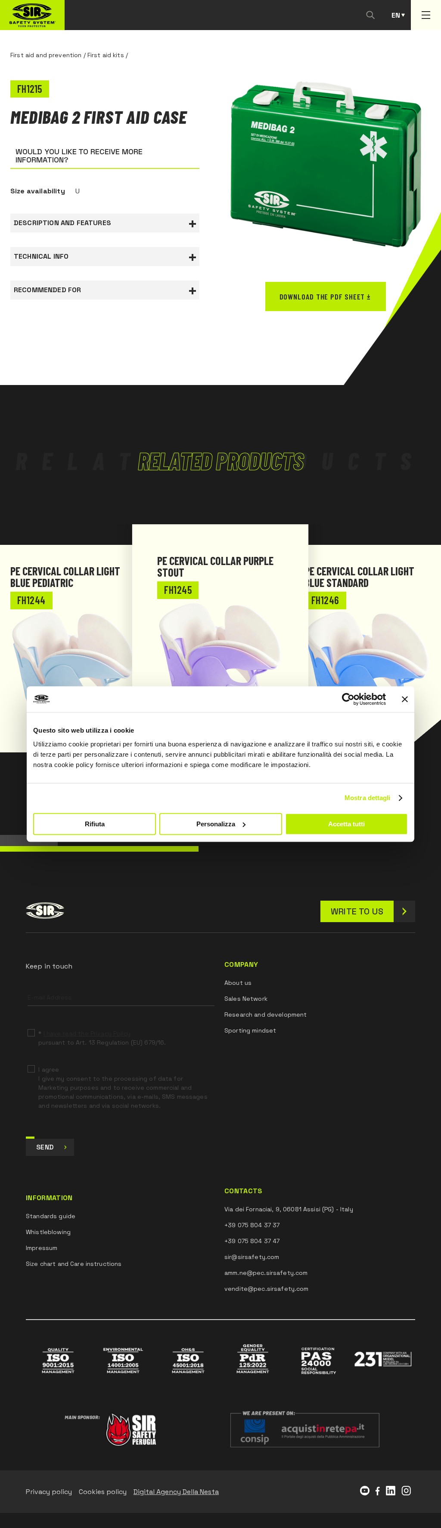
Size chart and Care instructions (73, 1264)
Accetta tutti (346, 824)
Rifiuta (95, 824)
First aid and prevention (45, 55)
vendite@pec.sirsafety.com (266, 1289)
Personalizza (215, 824)
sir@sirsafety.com (251, 1257)
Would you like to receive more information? (79, 155)
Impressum (41, 1248)
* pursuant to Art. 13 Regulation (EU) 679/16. (102, 1038)
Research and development (265, 1014)
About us (238, 983)
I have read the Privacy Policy (86, 1033)
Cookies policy (103, 1491)
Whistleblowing (48, 1232)
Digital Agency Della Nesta (176, 1491)
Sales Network (245, 998)
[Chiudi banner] (405, 699)
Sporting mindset (250, 1030)
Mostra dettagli (368, 797)
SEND (44, 1147)
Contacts (243, 1191)
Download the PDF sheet (322, 296)
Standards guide (50, 1216)
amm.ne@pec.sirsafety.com (265, 1273)
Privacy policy (49, 1491)
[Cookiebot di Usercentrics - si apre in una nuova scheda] (348, 699)
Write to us (357, 911)
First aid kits (105, 55)
